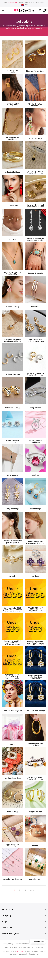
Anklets (12, 239)
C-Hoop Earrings (12, 374)
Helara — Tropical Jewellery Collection (35, 778)
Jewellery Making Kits (12, 879)
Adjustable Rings (12, 172)
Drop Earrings (35, 509)
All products (12, 206)
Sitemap (39, 947)
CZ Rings (35, 475)
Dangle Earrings (12, 509)
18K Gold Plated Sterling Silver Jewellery (12, 104)
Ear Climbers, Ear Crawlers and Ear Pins (35, 542)
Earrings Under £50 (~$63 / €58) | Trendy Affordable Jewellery (35, 643)
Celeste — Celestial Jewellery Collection (35, 374)
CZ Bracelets (12, 475)
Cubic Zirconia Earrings (12, 441)
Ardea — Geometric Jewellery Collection (35, 239)
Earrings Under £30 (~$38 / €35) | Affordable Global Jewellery (12, 643)
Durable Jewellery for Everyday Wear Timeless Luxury (12, 542)
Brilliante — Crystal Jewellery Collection (12, 340)
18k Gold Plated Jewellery (12, 71)
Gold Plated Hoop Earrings (35, 744)
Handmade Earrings (12, 778)
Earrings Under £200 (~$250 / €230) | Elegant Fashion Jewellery (35, 609)
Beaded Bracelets (35, 273)
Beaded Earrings (13, 307)
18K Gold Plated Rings (35, 71)
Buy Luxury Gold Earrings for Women (35, 340)
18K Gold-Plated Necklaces (12, 138)
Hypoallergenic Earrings (12, 845)
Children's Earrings (13, 408)
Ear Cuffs (12, 576)
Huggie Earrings (35, 812)
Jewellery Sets (35, 879)
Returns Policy (11, 947)
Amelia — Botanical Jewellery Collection (35, 205)
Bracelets (35, 307)
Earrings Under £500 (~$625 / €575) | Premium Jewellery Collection (12, 677)
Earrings (35, 576)
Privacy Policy (7, 944)
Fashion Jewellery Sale (12, 711)
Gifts (12, 744)
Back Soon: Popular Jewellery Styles (12, 273)
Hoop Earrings (13, 812)
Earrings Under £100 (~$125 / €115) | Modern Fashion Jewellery (12, 609)
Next (32, 890)
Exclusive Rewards (26, 947)
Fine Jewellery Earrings (35, 711)
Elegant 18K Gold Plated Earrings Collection (35, 677)
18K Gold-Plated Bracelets (35, 104)
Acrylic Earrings (35, 138)
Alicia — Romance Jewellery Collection (35, 172)
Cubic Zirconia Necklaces (35, 441)
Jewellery (35, 845)
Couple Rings (35, 408)
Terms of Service (22, 944)
